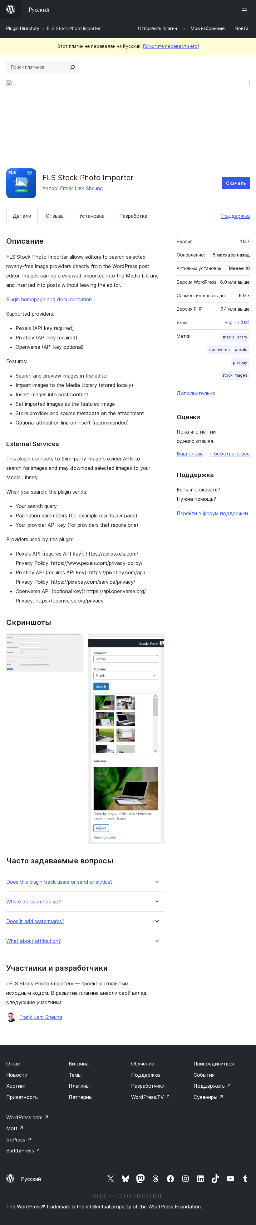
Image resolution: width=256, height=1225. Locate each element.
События (204, 1075)
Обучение (142, 1063)
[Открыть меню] (246, 9)
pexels (241, 349)
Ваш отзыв (190, 453)
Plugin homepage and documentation (49, 299)
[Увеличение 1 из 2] (74, 642)
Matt (15, 1128)
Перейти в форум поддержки (212, 513)
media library (235, 337)
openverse (219, 349)
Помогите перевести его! (171, 46)
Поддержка (235, 216)
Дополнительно (196, 393)
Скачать (236, 183)
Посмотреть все (230, 453)
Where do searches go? (33, 902)
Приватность (22, 1097)
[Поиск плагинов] (72, 67)
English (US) (237, 322)
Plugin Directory (22, 28)
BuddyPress (23, 1150)
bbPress (19, 1139)
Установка (92, 216)
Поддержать (212, 1086)
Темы (75, 1075)
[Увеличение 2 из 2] (156, 642)
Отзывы (55, 216)
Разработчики (148, 1086)
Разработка (133, 216)
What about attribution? (33, 941)
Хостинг (16, 1086)
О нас (13, 1063)
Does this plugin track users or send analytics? (59, 882)
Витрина (79, 1063)
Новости (16, 1075)
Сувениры (209, 1097)
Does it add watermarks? (35, 921)
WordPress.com (27, 1117)
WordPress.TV (150, 1097)
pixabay (240, 362)
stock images (234, 375)
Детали (22, 216)
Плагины (79, 1086)
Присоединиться (214, 1063)
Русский (31, 1179)
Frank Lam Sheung (81, 188)
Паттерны (80, 1097)
